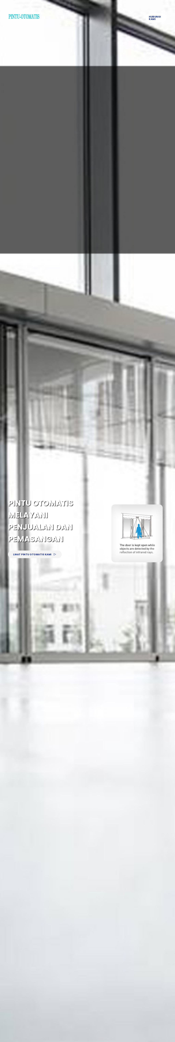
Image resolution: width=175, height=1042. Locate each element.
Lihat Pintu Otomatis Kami (32, 554)
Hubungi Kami (155, 18)
